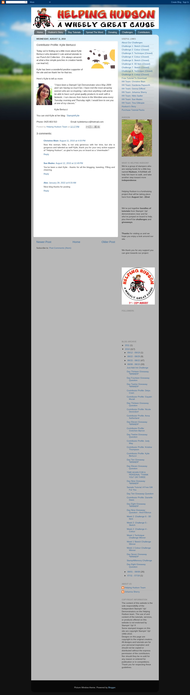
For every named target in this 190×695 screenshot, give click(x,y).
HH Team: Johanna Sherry (134, 92)
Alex (46, 183)
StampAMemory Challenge (139, 560)
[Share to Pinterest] (98, 126)
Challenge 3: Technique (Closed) (137, 53)
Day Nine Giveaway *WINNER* (136, 482)
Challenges (127, 32)
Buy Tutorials (74, 32)
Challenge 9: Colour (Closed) (135, 75)
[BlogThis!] (90, 126)
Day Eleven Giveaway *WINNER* (137, 423)
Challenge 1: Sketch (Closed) (135, 46)
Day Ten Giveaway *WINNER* (135, 461)
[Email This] (87, 126)
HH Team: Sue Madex (132, 99)
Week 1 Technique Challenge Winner (136, 536)
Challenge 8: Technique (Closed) (137, 71)
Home (40, 32)
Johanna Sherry (132, 592)
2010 (127, 349)
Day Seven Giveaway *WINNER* (137, 555)
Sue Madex (49, 163)
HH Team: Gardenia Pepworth (136, 85)
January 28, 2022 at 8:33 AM (62, 183)
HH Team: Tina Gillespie (133, 103)
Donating (112, 32)
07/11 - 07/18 (133, 576)
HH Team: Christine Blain (133, 81)
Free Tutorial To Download (134, 78)
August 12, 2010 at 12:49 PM (69, 163)
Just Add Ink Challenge (137, 368)
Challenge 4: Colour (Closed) (135, 57)
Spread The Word (94, 32)
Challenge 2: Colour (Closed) (135, 50)
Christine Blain (51, 141)
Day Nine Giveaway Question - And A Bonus (139, 511)
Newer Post (43, 241)
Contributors (144, 32)
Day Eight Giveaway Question (136, 565)
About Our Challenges (132, 42)
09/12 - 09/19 (134, 353)
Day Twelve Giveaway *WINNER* (137, 385)
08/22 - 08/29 (134, 356)
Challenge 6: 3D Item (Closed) (136, 64)
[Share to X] (92, 126)
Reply (46, 154)
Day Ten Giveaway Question (140, 494)
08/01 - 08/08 (134, 572)
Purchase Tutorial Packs (133, 110)
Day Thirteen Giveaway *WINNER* (138, 372)
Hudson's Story (55, 32)
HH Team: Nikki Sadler (132, 96)
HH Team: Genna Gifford (133, 89)
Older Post (108, 241)
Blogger (111, 687)
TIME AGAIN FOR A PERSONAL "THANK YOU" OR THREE (137, 474)
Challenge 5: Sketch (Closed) (135, 60)
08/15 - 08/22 (134, 360)
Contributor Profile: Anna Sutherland (138, 417)
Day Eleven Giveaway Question (137, 467)
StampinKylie (73, 115)
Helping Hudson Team (135, 588)
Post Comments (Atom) (60, 248)
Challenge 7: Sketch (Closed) (135, 67)
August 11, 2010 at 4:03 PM (73, 141)
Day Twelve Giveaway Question (137, 435)
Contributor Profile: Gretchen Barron (136, 429)
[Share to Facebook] (95, 126)
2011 (127, 345)
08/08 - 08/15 (134, 364)
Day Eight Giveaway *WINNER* (136, 505)
